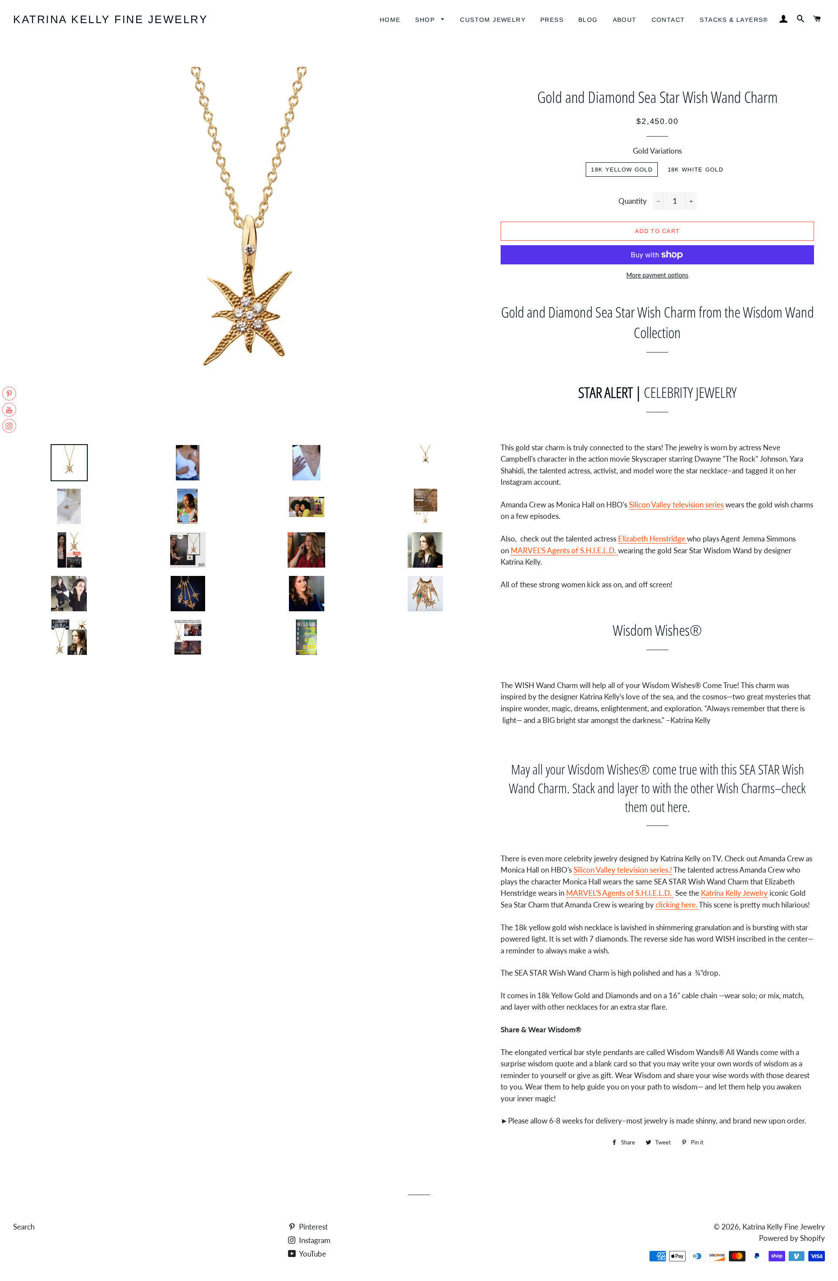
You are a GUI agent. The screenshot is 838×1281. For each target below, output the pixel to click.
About (625, 19)
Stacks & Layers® (734, 19)
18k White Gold (695, 169)
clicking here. (677, 904)
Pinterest (312, 1226)
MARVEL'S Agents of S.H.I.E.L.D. (564, 550)
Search (23, 1226)
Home (390, 19)
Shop (426, 19)
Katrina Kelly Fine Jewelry (110, 19)
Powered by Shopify (792, 1238)
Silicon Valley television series (676, 504)
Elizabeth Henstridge (652, 538)
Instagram (313, 1240)
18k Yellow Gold (622, 169)
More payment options (657, 275)
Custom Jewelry (492, 19)
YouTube (312, 1253)
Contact (668, 19)
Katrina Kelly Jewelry (734, 892)
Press (551, 19)
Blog (588, 19)
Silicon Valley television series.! (623, 869)
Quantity (632, 201)
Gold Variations (657, 150)
